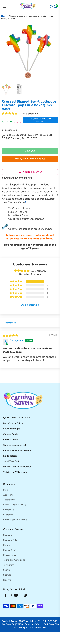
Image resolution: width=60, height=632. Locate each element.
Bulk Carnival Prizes (13, 423)
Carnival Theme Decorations (17, 450)
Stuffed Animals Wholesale (17, 466)
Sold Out (30, 151)
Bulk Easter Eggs (11, 428)
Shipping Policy (10, 539)
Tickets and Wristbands (15, 472)
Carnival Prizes (10, 439)
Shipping (7, 535)
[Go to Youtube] (16, 596)
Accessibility (9, 499)
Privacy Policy (10, 554)
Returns (7, 544)
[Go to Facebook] (5, 596)
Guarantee (8, 514)
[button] (10, 113)
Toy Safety (8, 564)
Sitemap (7, 574)
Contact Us (8, 509)
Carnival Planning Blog (14, 504)
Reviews (7, 579)
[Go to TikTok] (20, 596)
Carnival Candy (10, 434)
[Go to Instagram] (11, 596)
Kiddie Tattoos (10, 455)
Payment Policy (11, 549)
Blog (5, 489)
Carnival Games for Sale (15, 444)
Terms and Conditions (14, 559)
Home (3, 16)
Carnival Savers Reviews (15, 519)
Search (6, 569)
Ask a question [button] (30, 305)
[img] (10, 335)
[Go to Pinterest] (25, 596)
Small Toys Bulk (11, 461)
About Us (8, 494)
